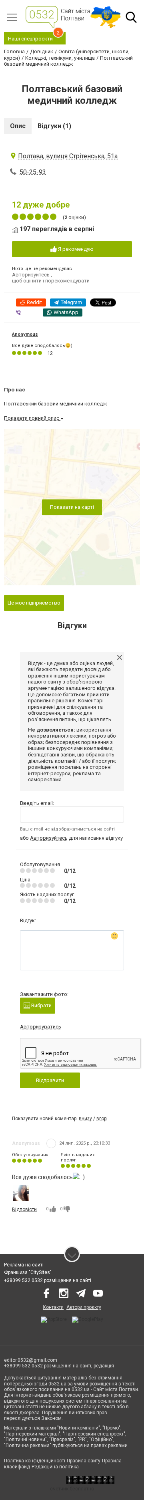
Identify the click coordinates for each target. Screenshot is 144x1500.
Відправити (50, 1080)
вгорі (102, 1118)
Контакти (53, 1307)
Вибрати (41, 1005)
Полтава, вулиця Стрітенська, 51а (68, 156)
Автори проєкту (83, 1307)
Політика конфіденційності (34, 1461)
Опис (18, 126)
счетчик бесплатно (72, 1489)
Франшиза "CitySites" (28, 1272)
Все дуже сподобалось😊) (42, 345)
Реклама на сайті (24, 1265)
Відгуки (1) (54, 126)
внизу (85, 1118)
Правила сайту (83, 1461)
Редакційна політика (55, 1467)
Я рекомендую (75, 249)
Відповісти (24, 1209)
